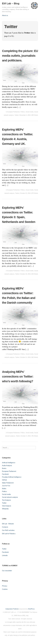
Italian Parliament (8, 483)
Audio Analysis (7, 465)
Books (4, 468)
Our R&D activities (8, 530)
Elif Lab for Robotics (8, 533)
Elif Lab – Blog (10, 3)
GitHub (4, 480)
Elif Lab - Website (8, 524)
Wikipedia (5, 509)
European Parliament (13, 112)
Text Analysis (6, 500)
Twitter (16, 115)
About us (5, 15)
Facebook (5, 474)
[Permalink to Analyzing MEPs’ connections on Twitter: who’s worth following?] (20, 404)
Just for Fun (6, 486)
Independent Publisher (12, 609)
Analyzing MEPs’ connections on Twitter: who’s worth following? (17, 376)
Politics (23, 112)
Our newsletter (7, 570)
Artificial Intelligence (8, 462)
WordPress (31, 609)
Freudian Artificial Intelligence (11, 477)
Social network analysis (10, 497)
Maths (4, 488)
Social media (29, 112)
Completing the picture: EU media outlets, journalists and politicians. (20, 55)
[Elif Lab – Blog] (34, 6)
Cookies (5, 589)
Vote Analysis (6, 506)
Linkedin (5, 555)
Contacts (5, 527)
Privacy (4, 586)
